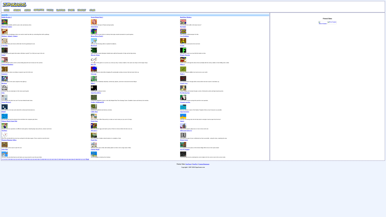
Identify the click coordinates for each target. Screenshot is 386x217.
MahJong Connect (7, 26)
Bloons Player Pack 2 (97, 36)
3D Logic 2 (94, 130)
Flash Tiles (94, 140)
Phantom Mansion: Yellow (9, 140)
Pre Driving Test (184, 93)
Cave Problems (184, 36)
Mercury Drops (95, 55)
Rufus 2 (93, 83)
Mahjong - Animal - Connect (9, 36)
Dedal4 (4, 111)
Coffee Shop (94, 111)
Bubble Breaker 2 (7, 17)
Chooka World (95, 149)
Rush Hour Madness (185, 17)
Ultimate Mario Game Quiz (9, 121)
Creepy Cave (183, 83)
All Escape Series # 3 (186, 130)
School (3, 55)
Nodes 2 (182, 74)
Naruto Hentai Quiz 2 (97, 17)
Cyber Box (5, 45)
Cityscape (93, 74)
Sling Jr (182, 64)
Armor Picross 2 (6, 102)
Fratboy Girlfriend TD (97, 102)
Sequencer (4, 74)
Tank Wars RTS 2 (96, 93)
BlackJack (94, 45)
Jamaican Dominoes (7, 64)
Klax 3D (93, 64)
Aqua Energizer (184, 111)
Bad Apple (183, 26)
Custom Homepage (204, 164)
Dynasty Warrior (185, 55)
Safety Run (5, 149)
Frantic (182, 45)
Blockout (4, 83)
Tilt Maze (4, 130)
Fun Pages (188, 164)
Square (182, 121)
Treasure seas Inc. (185, 102)
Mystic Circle (184, 140)
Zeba (3, 93)
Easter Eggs (94, 121)
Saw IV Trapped (184, 149)
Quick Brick (94, 26)
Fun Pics (195, 164)
